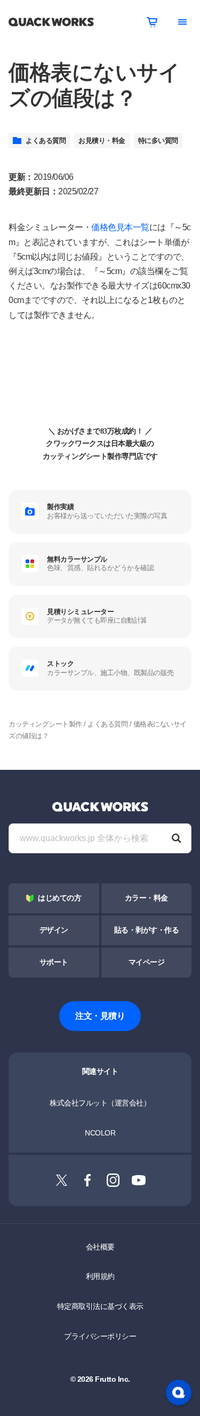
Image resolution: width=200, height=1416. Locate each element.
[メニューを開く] (182, 22)
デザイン (53, 930)
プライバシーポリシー (100, 1336)
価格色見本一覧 (120, 227)
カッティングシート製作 (45, 724)
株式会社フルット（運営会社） (100, 1103)
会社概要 (100, 1247)
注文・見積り (100, 1015)
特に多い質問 (158, 141)
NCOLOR (100, 1133)
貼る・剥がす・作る (146, 930)
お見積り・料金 (101, 141)
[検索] (176, 838)
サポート (53, 962)
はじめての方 (59, 898)
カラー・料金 (146, 898)
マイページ (147, 962)
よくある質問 (46, 141)
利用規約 (100, 1276)
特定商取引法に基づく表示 (100, 1306)
